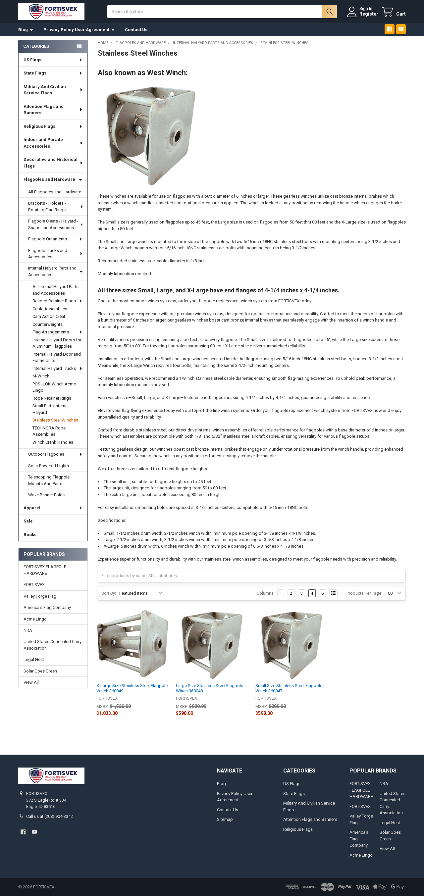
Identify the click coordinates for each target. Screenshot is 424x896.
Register (368, 14)
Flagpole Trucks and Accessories (47, 254)
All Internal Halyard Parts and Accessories (55, 290)
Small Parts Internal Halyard (50, 409)
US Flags (32, 59)
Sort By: (108, 593)
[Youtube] (401, 29)
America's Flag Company (47, 607)
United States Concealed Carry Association (52, 645)
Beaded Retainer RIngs (54, 300)
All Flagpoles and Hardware (54, 191)
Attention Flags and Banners (44, 110)
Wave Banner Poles (46, 494)
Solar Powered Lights (48, 465)
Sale (28, 521)
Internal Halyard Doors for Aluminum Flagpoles (56, 343)
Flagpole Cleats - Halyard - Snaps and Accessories (53, 224)
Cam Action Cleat (48, 316)
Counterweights (47, 324)
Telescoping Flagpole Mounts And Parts (49, 480)
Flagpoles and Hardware (49, 179)
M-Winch (40, 375)
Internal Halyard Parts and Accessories (52, 271)
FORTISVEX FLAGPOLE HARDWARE (45, 570)
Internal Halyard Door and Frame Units (56, 357)
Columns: (266, 593)
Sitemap (225, 819)
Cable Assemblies (49, 308)
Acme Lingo (35, 619)
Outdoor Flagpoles (46, 454)
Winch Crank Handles (52, 442)
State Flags (35, 73)
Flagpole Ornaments (47, 238)
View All (31, 682)
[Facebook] (389, 29)
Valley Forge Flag (40, 596)
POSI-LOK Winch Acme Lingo (54, 387)
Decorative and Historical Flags (51, 163)
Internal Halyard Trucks (54, 368)
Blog (23, 29)
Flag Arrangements (50, 331)
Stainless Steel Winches (55, 420)
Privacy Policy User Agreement (76, 29)
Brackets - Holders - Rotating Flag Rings (47, 206)
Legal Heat (34, 659)
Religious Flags (39, 126)
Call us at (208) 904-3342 (49, 816)
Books (30, 534)
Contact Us (136, 29)
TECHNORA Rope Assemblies (49, 431)
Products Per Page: (364, 593)
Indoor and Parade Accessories (43, 143)
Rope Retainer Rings (51, 398)
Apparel (32, 507)
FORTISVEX (34, 584)
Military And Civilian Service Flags (45, 90)
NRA (28, 630)
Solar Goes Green (40, 671)
